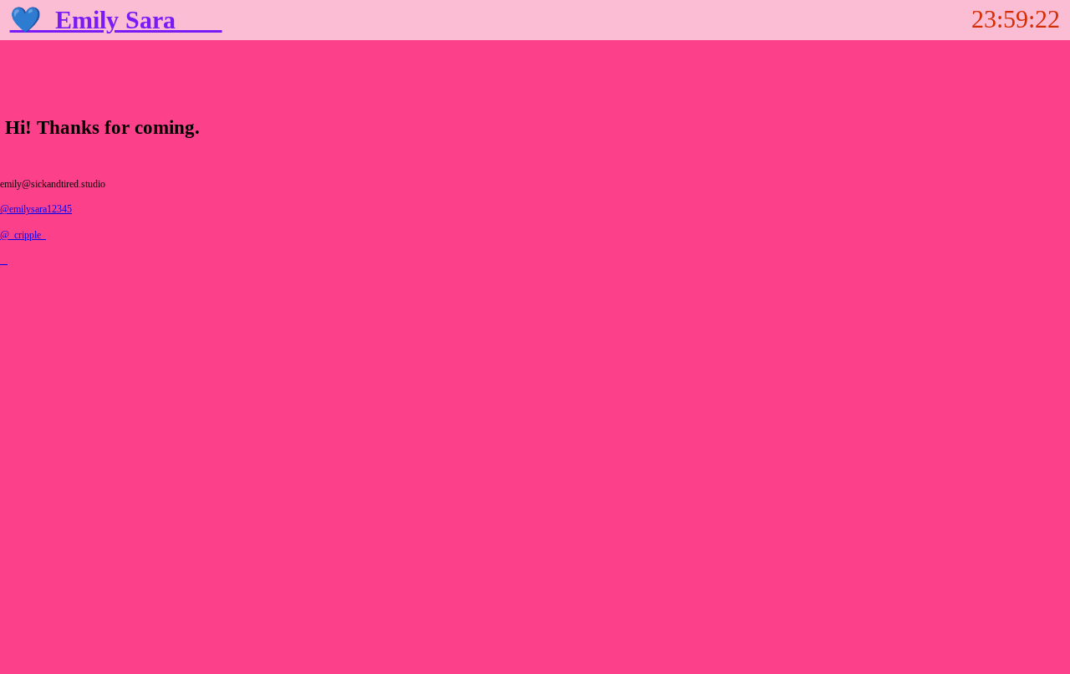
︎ (4, 260)
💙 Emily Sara (116, 20)
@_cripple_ (23, 235)
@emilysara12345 (36, 209)
